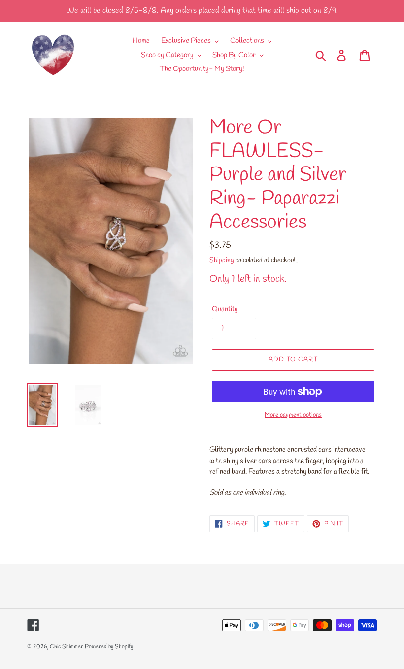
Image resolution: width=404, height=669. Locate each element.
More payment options (293, 415)
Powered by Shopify (109, 647)
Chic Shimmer (66, 647)
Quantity (225, 309)
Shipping (221, 260)
